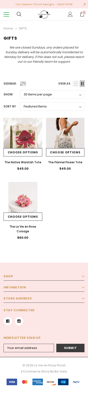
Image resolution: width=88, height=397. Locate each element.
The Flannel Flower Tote (65, 162)
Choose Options (23, 152)
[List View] (76, 84)
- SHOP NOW (64, 4)
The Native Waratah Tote (22, 162)
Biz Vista (60, 371)
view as (64, 84)
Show (8, 94)
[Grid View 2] (82, 84)
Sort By (10, 106)
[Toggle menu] (6, 14)
